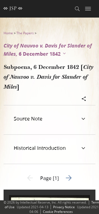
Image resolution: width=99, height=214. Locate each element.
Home (8, 33)
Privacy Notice (64, 207)
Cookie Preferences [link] (58, 211)
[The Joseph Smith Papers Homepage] (13, 8)
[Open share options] (84, 99)
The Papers (25, 33)
